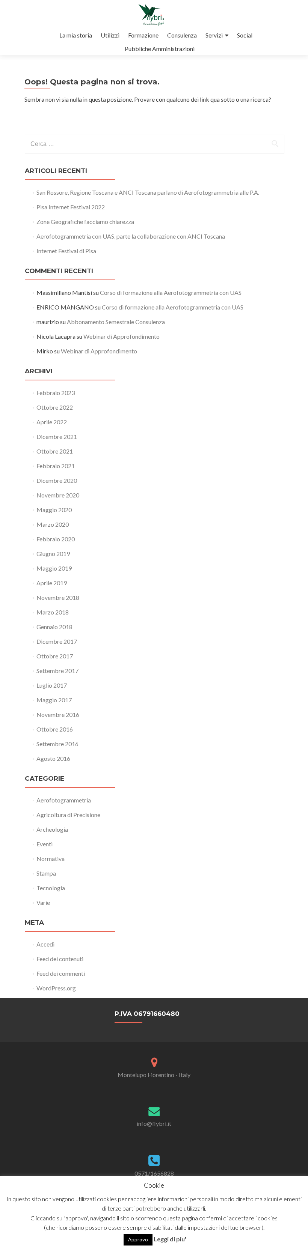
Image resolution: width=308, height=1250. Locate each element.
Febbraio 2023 (55, 392)
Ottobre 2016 (54, 729)
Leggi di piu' (170, 1238)
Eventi (44, 843)
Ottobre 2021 (54, 451)
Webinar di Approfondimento (121, 336)
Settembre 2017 (57, 670)
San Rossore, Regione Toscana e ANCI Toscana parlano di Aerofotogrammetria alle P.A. (147, 192)
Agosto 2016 (53, 758)
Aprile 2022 (51, 421)
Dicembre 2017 (56, 641)
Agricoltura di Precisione (68, 814)
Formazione (143, 35)
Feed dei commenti (60, 973)
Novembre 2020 (57, 495)
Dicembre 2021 (56, 436)
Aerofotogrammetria (63, 800)
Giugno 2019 (53, 553)
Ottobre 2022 (54, 407)
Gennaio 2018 (54, 626)
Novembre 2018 (57, 597)
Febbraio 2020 (55, 538)
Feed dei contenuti (59, 958)
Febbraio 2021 (55, 465)
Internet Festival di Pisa (66, 250)
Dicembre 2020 (56, 480)
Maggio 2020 (54, 509)
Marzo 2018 (52, 612)
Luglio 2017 (51, 685)
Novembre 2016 (57, 714)
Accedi (45, 944)
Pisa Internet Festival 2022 (70, 206)
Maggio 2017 (54, 699)
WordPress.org (56, 988)
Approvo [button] (138, 1239)
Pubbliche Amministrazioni (160, 48)
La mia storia (75, 35)
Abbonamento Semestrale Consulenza (116, 321)
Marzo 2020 (52, 524)
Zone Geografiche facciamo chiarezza (85, 221)
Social (244, 35)
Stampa (46, 873)
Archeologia (52, 829)
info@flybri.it (154, 1123)
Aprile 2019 (51, 582)
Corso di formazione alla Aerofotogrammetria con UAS (171, 292)
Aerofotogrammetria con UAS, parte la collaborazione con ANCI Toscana (130, 236)
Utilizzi (110, 35)
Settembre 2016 (57, 743)
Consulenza (182, 35)
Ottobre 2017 (54, 656)
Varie (43, 902)
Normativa (50, 858)
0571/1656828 (154, 1173)
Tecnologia (50, 887)
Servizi (214, 35)
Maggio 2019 (54, 568)
